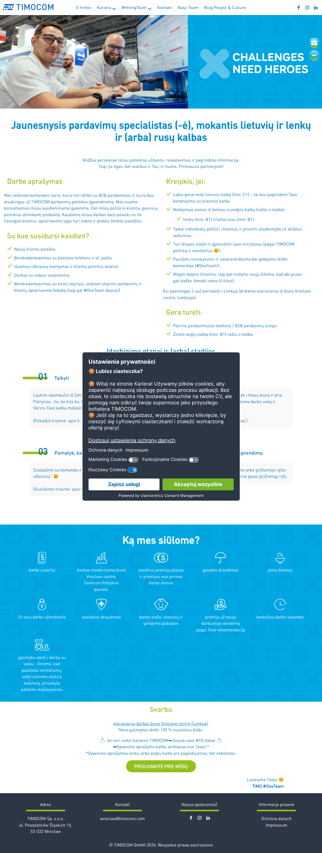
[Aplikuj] (314, 43)
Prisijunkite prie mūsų (161, 766)
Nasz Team (188, 7)
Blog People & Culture (225, 7)
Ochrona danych (276, 818)
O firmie (83, 7)
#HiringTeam (135, 7)
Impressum (276, 825)
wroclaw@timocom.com (122, 818)
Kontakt (164, 7)
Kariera (104, 7)
